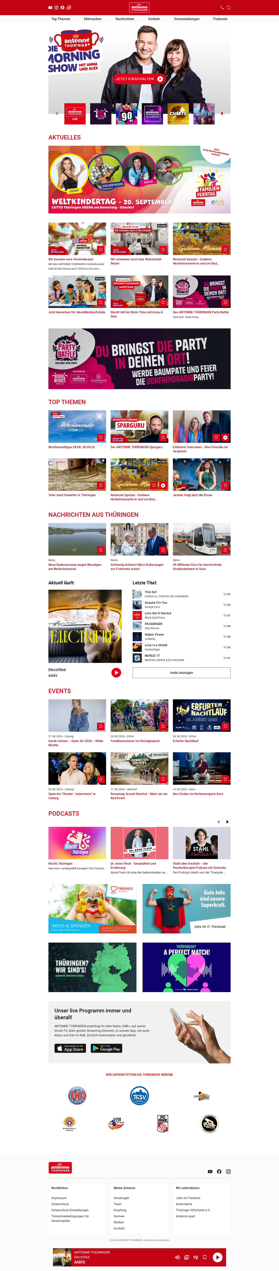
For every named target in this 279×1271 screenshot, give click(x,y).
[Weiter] (228, 822)
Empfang (120, 1210)
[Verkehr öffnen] (69, 8)
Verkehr (154, 19)
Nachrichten (125, 19)
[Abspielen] (217, 1257)
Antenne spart (185, 1216)
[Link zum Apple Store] (70, 1049)
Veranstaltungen (186, 19)
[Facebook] (62, 7)
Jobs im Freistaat (188, 1198)
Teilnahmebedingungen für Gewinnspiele (70, 1218)
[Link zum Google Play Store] (106, 1049)
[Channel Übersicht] (187, 1257)
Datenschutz (60, 1204)
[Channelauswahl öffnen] (229, 8)
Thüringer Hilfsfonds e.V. (193, 1210)
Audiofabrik (184, 1204)
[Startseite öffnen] (139, 7)
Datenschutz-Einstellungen (70, 1210)
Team (117, 1204)
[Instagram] (56, 7)
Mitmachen (93, 19)
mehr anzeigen (181, 673)
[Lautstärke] (177, 1257)
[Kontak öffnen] (222, 8)
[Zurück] (218, 822)
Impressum (59, 1198)
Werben (119, 1222)
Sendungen (121, 1198)
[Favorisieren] (205, 1257)
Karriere (119, 1216)
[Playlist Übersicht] (196, 1257)
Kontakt (119, 1228)
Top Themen (60, 19)
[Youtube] (50, 7)
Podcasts (220, 19)
